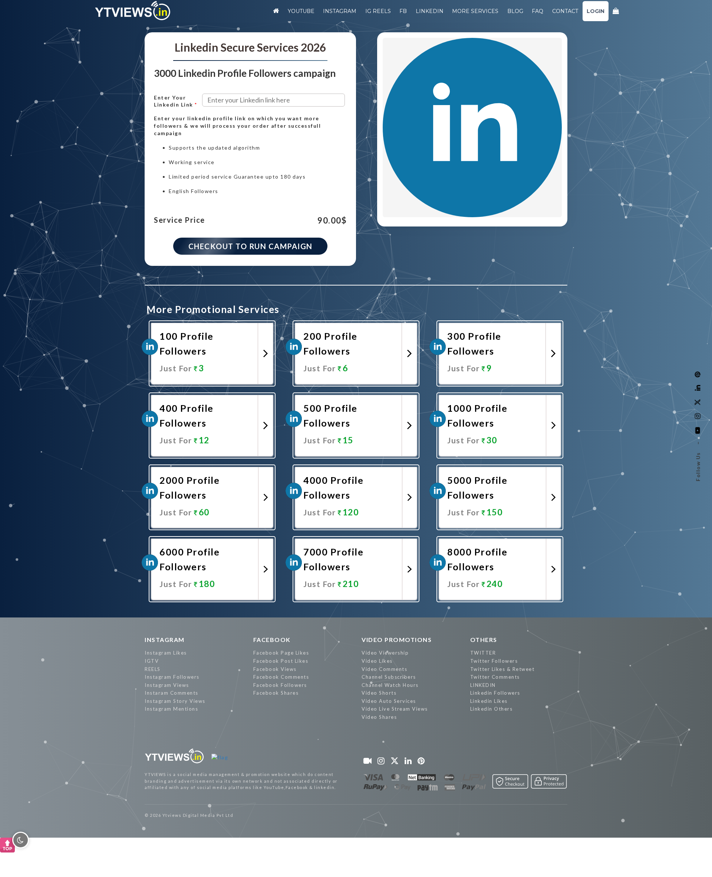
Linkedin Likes (489, 701)
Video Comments (384, 669)
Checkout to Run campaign (250, 246)
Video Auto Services (389, 701)
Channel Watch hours (390, 685)
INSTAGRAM (165, 639)
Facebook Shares (276, 693)
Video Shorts (379, 693)
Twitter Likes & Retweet (502, 669)
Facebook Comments (281, 677)
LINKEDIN (483, 685)
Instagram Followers (172, 677)
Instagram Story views (175, 701)
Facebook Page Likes (281, 653)
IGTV (152, 661)
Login (595, 11)
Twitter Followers (494, 661)
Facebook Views (275, 669)
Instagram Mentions (171, 709)
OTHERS (483, 639)
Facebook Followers (280, 685)
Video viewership (385, 653)
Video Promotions (397, 639)
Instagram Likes (166, 653)
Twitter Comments (495, 677)
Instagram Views (167, 685)
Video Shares (379, 717)
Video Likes (377, 661)
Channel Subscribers (389, 677)
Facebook (272, 639)
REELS (153, 669)
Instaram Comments (171, 693)
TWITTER (483, 653)
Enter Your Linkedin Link (175, 101)
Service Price (179, 220)
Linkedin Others (491, 709)
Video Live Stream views (395, 709)
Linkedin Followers (495, 693)
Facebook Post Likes (281, 661)
